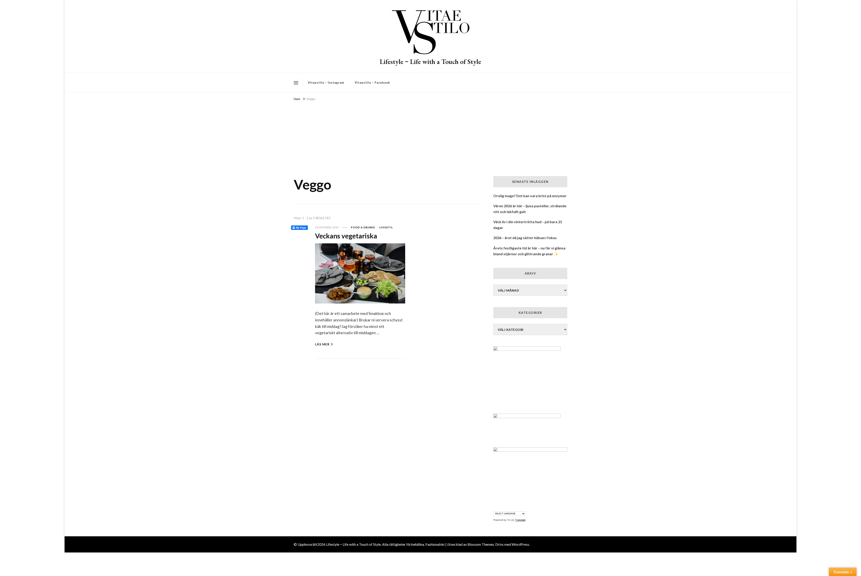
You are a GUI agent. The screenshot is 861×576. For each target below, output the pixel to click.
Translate (520, 520)
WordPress (520, 544)
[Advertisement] (430, 135)
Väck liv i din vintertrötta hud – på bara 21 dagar (527, 225)
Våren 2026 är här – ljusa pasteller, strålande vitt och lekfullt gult (529, 209)
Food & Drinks (363, 227)
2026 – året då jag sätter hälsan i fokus (525, 238)
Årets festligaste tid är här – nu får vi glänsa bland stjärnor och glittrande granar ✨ (529, 251)
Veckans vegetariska (346, 236)
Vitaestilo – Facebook (372, 82)
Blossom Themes (480, 544)
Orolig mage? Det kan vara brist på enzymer (530, 196)
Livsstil (386, 227)
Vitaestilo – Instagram (326, 82)
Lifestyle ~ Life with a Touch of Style (430, 61)
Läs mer (322, 344)
